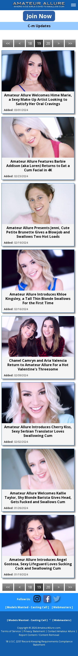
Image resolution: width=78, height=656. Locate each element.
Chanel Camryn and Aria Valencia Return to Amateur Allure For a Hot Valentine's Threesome (37, 364)
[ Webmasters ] (62, 607)
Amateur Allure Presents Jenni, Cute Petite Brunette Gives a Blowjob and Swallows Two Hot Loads (38, 232)
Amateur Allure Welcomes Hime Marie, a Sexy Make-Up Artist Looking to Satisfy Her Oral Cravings (38, 99)
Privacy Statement (34, 631)
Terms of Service (11, 631)
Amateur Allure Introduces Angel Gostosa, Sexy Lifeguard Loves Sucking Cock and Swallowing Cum (38, 563)
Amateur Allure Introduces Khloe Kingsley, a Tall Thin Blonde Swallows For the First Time (37, 298)
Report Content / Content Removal (39, 634)
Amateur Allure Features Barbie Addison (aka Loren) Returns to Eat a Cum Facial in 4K (38, 165)
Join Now (39, 16)
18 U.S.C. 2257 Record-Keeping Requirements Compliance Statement (39, 643)
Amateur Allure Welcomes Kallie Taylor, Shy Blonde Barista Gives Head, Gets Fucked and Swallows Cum (38, 497)
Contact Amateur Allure (61, 631)
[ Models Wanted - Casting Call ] (27, 607)
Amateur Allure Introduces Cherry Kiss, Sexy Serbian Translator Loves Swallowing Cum (38, 431)
